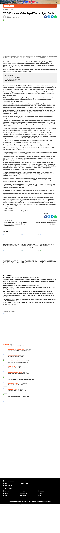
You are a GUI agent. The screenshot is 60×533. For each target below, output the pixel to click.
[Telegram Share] (52, 16)
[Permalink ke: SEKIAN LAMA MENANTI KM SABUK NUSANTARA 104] (48, 238)
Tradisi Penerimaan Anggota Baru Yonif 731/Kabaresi (46, 222)
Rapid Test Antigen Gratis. (22, 210)
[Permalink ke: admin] (4, 16)
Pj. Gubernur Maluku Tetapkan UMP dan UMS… (14, 346)
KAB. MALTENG (17, 360)
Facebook (7, 491)
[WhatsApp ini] (55, 16)
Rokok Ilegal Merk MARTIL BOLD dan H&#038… (19, 350)
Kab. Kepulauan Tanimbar (20, 349)
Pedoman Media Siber (8, 485)
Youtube (24, 495)
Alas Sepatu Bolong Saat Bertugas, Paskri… (18, 390)
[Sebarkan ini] (45, 16)
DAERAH (7, 344)
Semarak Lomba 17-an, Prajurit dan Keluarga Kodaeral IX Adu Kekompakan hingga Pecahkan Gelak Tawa (11, 262)
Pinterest (41, 491)
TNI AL (20, 383)
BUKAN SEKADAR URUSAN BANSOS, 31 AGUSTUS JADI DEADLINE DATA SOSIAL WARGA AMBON (27, 295)
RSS (40, 495)
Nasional (17, 355)
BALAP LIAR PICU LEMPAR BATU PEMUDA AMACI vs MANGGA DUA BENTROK (29, 261)
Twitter (24, 491)
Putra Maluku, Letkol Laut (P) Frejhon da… (18, 385)
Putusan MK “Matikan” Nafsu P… (16, 356)
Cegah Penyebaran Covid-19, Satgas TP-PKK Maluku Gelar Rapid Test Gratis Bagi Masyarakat (13, 79)
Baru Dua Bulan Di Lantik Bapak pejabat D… (18, 362)
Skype (6, 495)
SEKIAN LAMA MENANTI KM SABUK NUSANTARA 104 (16, 285)
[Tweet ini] (48, 16)
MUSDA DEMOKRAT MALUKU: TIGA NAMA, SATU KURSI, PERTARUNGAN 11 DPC (48, 261)
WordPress (24, 493)
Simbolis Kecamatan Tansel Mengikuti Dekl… (18, 396)
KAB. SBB (13, 366)
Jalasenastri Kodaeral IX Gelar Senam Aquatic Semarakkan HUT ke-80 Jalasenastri (11, 246)
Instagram (41, 493)
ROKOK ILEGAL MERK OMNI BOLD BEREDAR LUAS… (21, 379)
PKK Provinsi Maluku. (9, 210)
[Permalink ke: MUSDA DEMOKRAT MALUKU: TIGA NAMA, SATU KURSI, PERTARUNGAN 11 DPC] (48, 254)
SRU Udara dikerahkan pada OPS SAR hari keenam (16, 277)
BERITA (4, 344)
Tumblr (6, 493)
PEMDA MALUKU (14, 389)
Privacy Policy (24, 483)
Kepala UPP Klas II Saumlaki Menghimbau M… (19, 373)
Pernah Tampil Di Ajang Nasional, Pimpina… (18, 367)
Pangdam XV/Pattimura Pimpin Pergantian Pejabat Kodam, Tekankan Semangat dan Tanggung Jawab (30, 246)
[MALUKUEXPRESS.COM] (30, 2)
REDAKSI (5, 483)
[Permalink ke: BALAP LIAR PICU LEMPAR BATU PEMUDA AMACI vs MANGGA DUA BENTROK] (30, 254)
